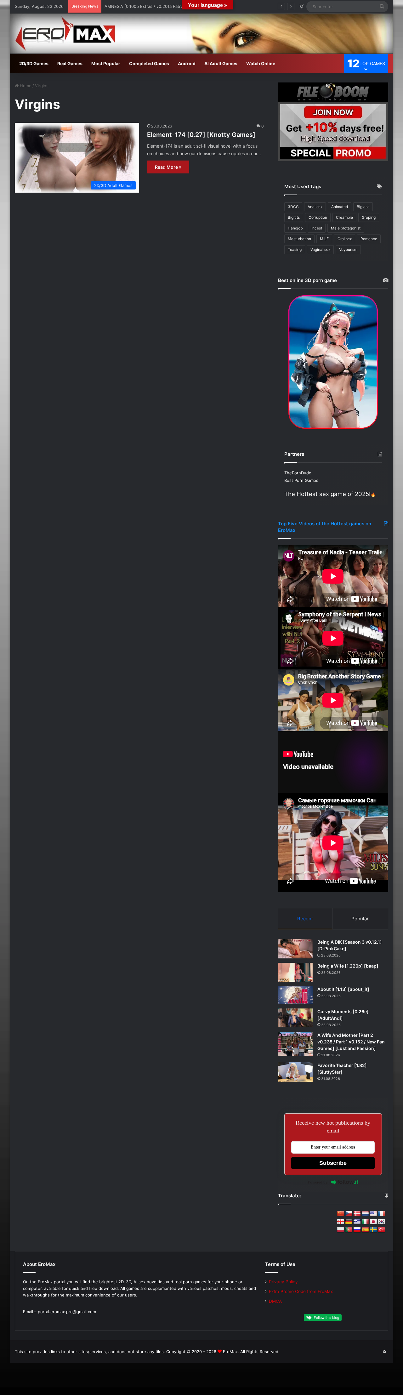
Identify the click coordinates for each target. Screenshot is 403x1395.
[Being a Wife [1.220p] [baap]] (295, 972)
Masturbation (299, 238)
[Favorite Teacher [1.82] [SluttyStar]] (295, 1072)
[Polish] (340, 1230)
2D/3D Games (33, 63)
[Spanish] (365, 1230)
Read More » (168, 167)
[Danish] (357, 1214)
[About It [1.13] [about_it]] (295, 995)
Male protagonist (345, 228)
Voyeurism (348, 249)
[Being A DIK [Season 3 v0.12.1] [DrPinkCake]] (295, 948)
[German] (349, 1222)
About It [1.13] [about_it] (343, 989)
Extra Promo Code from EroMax (301, 1291)
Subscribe (333, 1163)
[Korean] (381, 1222)
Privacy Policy (283, 1281)
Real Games (69, 63)
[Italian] (365, 1222)
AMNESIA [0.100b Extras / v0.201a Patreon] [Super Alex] (160, 6)
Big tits (294, 217)
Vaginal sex (320, 249)
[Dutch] (365, 1214)
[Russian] (357, 1230)
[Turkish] (381, 1230)
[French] (381, 1214)
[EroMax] (201, 34)
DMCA (275, 1301)
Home (25, 85)
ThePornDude (297, 472)
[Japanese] (373, 1222)
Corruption (318, 217)
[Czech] (349, 1214)
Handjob (295, 228)
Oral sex (345, 238)
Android (187, 63)
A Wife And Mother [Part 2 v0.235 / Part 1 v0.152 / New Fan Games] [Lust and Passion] (351, 1041)
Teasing (295, 249)
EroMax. (231, 1351)
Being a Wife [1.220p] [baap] (347, 966)
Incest (316, 228)
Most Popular (105, 63)
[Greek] (357, 1222)
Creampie (344, 217)
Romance (368, 238)
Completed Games (149, 63)
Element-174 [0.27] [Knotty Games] (201, 134)
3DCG (293, 206)
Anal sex (315, 206)
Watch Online (260, 63)
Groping (369, 217)
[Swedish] (373, 1230)
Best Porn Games (301, 480)
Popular (360, 919)
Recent (305, 919)
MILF (324, 238)
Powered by (318, 1182)
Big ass (363, 206)
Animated (339, 206)
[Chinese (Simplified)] (340, 1214)
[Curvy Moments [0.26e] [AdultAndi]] (295, 1018)
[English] (373, 1214)
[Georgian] (340, 1222)
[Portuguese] (349, 1230)
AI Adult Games (220, 63)
